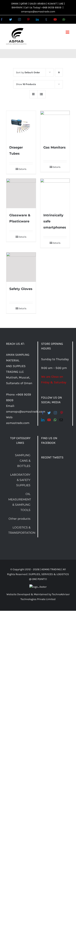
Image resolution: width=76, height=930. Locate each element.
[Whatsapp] (55, 419)
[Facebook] (42, 412)
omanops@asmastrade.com (38, 11)
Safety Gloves (20, 289)
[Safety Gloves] (21, 267)
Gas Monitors (54, 147)
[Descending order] (59, 72)
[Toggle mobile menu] (68, 32)
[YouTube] (49, 419)
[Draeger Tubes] (21, 125)
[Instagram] (55, 412)
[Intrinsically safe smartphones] (55, 193)
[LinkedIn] (42, 419)
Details (22, 169)
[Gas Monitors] (55, 125)
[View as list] (41, 94)
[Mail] (61, 419)
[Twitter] (49, 412)
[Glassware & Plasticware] (21, 193)
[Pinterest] (61, 412)
